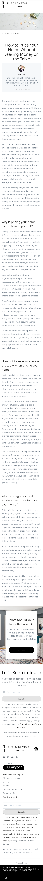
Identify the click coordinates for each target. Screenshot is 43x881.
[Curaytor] (13, 769)
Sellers (6, 786)
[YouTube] (12, 757)
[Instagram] (17, 757)
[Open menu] (40, 5)
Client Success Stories (12, 778)
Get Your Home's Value (12, 789)
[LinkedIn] (8, 757)
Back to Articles (12, 33)
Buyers (6, 782)
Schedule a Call (9, 793)
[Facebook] (4, 757)
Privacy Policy (21, 863)
